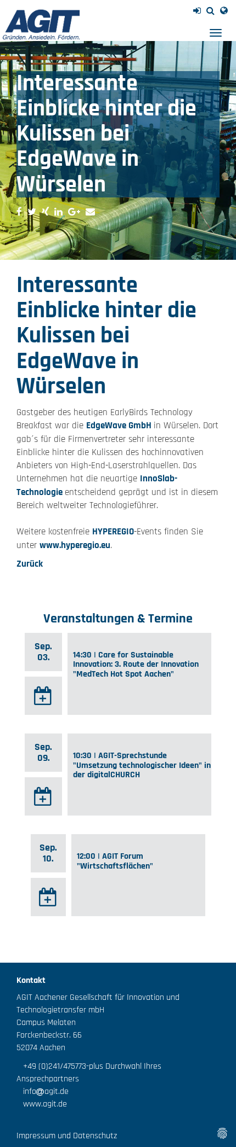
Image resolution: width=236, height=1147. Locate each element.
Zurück (29, 564)
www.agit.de (41, 1104)
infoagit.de (42, 1091)
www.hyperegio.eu (75, 545)
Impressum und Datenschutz (66, 1136)
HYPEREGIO (113, 532)
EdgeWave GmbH (120, 426)
